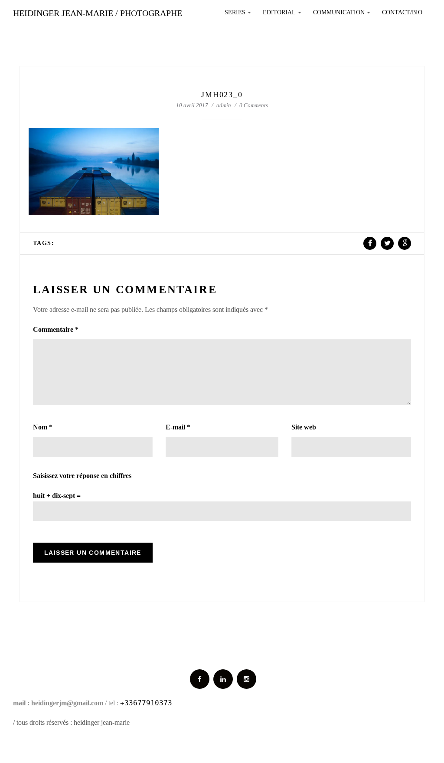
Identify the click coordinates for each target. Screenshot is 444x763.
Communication (343, 14)
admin (223, 105)
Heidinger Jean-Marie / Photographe (97, 13)
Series (239, 14)
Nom (42, 427)
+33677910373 (146, 703)
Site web (303, 427)
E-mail (178, 427)
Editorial (283, 14)
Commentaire (55, 329)
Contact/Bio (402, 12)
